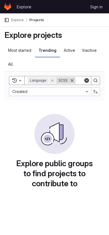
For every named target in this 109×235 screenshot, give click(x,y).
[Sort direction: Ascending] (95, 91)
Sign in (96, 6)
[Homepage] (7, 6)
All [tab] (10, 64)
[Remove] (72, 80)
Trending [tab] (47, 50)
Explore (24, 6)
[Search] (95, 80)
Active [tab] (69, 50)
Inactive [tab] (89, 50)
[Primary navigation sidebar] (6, 20)
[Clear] (86, 80)
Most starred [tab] (19, 50)
